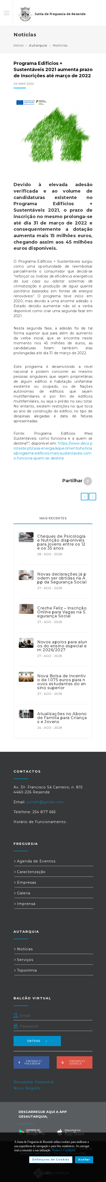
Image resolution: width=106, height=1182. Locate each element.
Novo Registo (27, 1088)
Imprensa (25, 904)
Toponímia (26, 970)
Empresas (26, 882)
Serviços (24, 959)
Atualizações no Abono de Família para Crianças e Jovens (62, 718)
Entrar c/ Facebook (32, 1062)
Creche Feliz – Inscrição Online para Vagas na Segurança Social (62, 612)
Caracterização (31, 872)
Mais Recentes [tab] (53, 518)
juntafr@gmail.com (45, 802)
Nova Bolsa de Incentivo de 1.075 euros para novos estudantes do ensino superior (61, 682)
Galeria (23, 893)
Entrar (33, 1041)
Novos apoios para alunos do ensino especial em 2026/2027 (62, 646)
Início (18, 45)
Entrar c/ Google (76, 1062)
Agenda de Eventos (35, 861)
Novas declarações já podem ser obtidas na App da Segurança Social (62, 578)
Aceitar (84, 1159)
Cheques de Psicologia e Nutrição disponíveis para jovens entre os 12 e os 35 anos (61, 542)
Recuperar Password (33, 1082)
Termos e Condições (63, 1150)
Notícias (60, 45)
